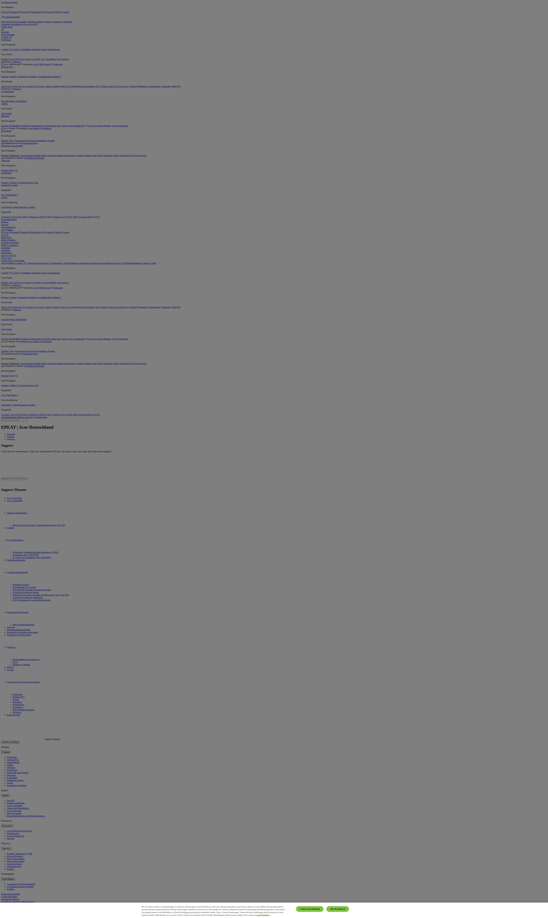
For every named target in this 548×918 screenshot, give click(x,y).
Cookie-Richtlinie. (262, 915)
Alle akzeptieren (337, 909)
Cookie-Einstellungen (309, 909)
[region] (274, 910)
